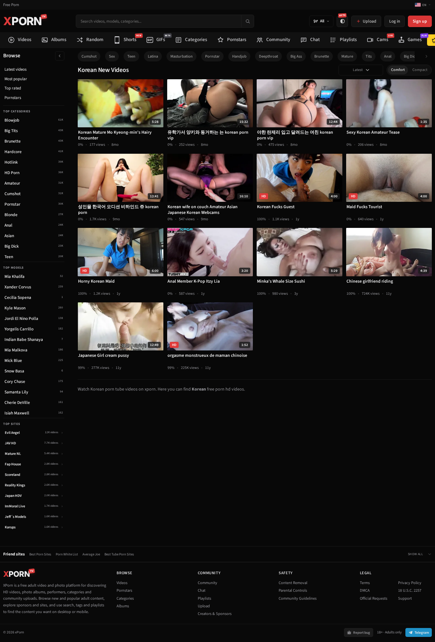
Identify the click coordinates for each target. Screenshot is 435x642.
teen (131, 56)
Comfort (398, 70)
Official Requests (373, 598)
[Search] (247, 21)
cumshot (89, 56)
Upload (204, 606)
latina (153, 56)
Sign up (420, 21)
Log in (394, 21)
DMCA (365, 590)
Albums (123, 606)
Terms (365, 583)
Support (405, 598)
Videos (122, 583)
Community (207, 583)
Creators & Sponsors (215, 614)
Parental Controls (293, 590)
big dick (410, 56)
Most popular (15, 79)
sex (112, 56)
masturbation (181, 56)
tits (369, 56)
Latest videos (15, 69)
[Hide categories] (59, 55)
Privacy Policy (409, 583)
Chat (201, 590)
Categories (125, 598)
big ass (296, 56)
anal (387, 56)
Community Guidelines (298, 598)
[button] (428, 56)
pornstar (212, 56)
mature (347, 56)
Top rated (12, 88)
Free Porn (11, 5)
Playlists (204, 598)
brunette (321, 56)
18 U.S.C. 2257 (409, 590)
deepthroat (268, 56)
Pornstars (12, 98)
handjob (239, 56)
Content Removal (293, 583)
